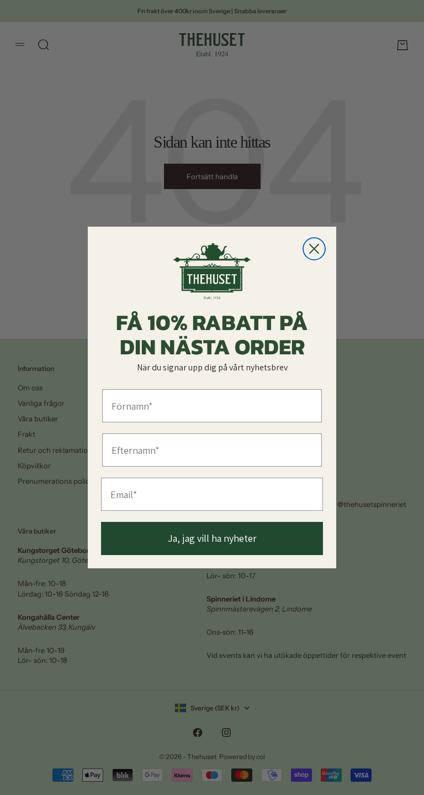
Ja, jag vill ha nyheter (212, 538)
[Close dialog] (314, 249)
